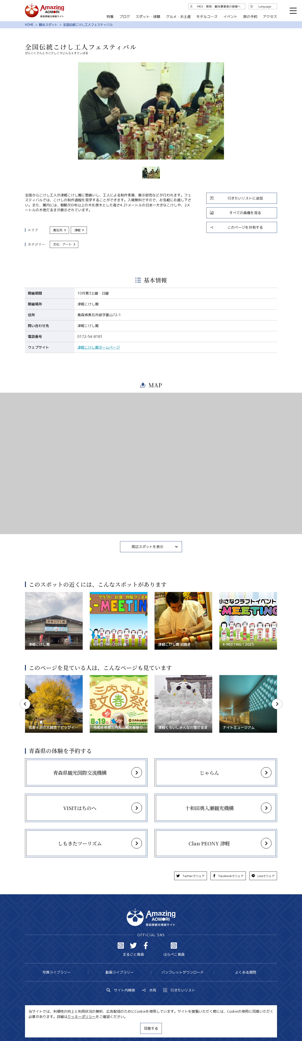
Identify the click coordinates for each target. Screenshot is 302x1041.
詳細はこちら (35, 677)
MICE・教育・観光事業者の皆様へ (121, 1024)
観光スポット (48, 25)
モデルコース (207, 16)
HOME (29, 25)
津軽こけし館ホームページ (98, 347)
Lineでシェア (266, 876)
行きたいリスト (182, 990)
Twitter (133, 945)
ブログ (124, 16)
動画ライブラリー (119, 972)
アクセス (270, 16)
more (29, 594)
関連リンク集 (197, 1024)
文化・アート (62, 244)
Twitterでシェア (193, 876)
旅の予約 (250, 16)
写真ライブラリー (56, 972)
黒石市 (57, 230)
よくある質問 (245, 972)
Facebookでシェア (231, 876)
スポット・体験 (148, 16)
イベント (230, 16)
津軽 (77, 230)
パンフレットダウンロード (182, 972)
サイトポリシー (167, 1024)
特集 (110, 16)
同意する (151, 1028)
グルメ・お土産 (178, 16)
